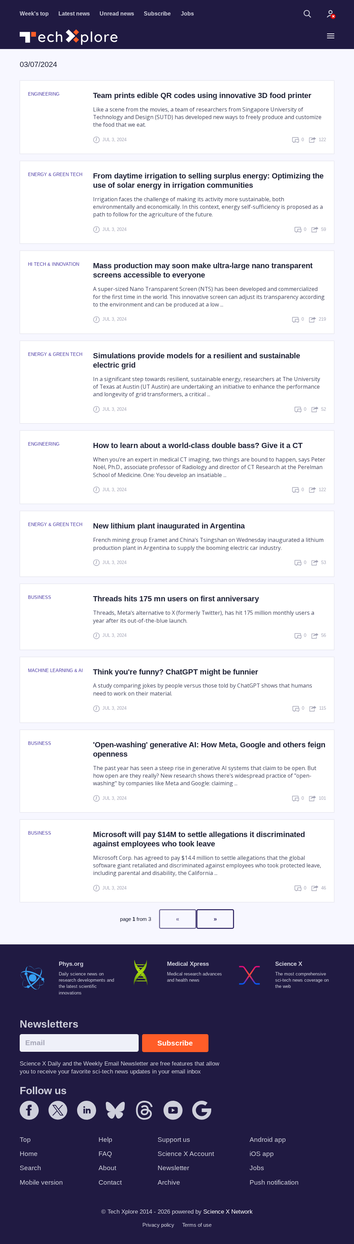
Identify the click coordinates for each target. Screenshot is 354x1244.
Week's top (34, 14)
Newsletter (173, 1168)
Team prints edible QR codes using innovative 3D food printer (202, 95)
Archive (169, 1182)
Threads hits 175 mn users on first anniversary (176, 598)
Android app (268, 1139)
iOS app (262, 1153)
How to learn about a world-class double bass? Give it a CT (197, 445)
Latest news (74, 14)
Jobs (187, 14)
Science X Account (186, 1153)
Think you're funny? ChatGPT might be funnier (175, 672)
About (107, 1168)
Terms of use (197, 1225)
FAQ (105, 1153)
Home (29, 1153)
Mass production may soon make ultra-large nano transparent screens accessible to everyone (203, 270)
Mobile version (41, 1182)
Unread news (117, 14)
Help (105, 1139)
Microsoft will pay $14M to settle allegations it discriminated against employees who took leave (199, 839)
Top (25, 1139)
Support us (174, 1139)
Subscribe (157, 14)
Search (30, 1168)
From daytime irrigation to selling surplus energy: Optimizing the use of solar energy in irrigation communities (208, 180)
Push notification (274, 1182)
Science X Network (228, 1211)
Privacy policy (158, 1225)
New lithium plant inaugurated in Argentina (169, 526)
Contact (110, 1182)
